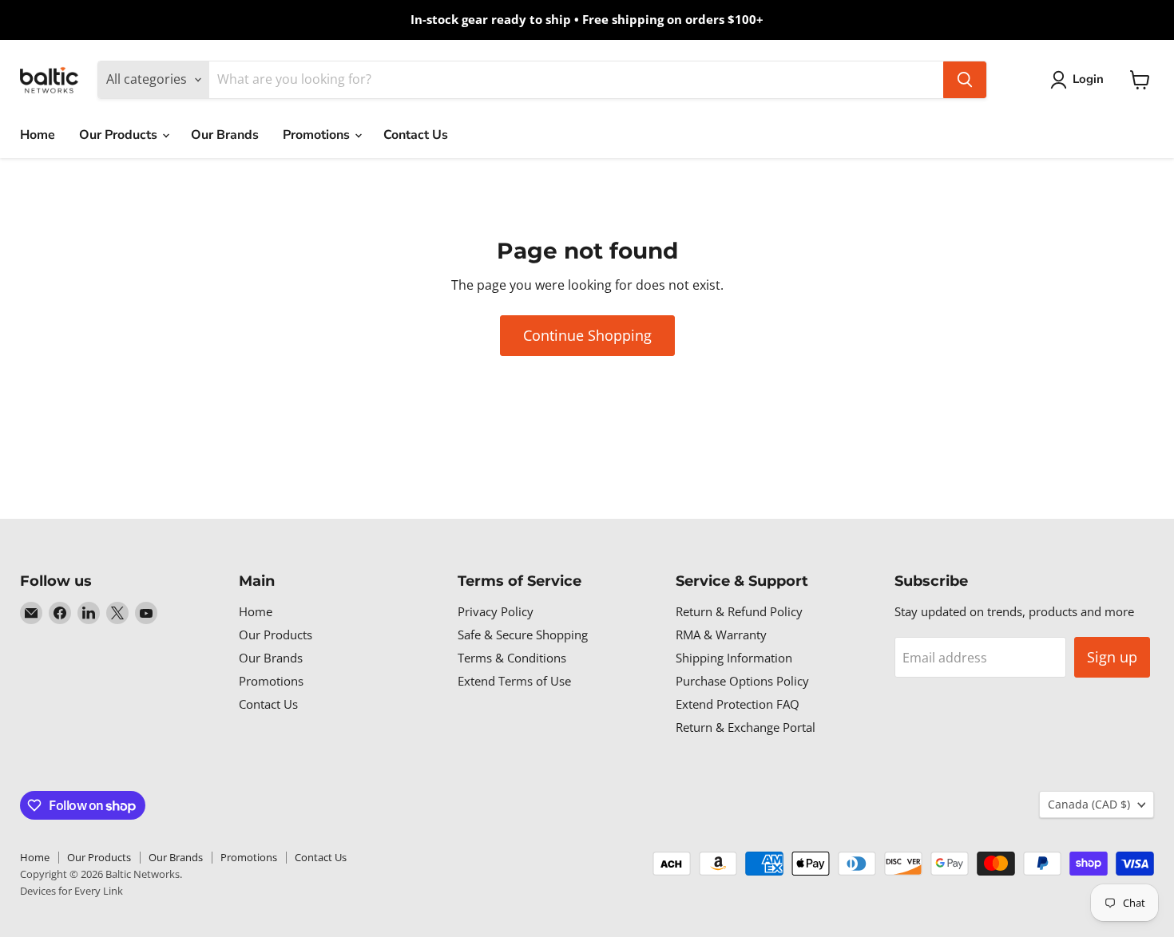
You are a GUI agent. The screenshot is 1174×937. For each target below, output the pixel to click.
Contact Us (415, 135)
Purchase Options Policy (742, 681)
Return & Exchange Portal (745, 727)
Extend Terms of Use (514, 681)
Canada (1089, 804)
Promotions (318, 135)
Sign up (1112, 656)
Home (37, 135)
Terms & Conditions (512, 658)
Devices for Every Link (71, 891)
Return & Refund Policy (739, 611)
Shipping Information (734, 658)
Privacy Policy (495, 611)
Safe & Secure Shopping (523, 634)
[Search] (964, 79)
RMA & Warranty (721, 634)
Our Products (120, 135)
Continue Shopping (587, 335)
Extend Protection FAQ (737, 704)
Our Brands (225, 135)
